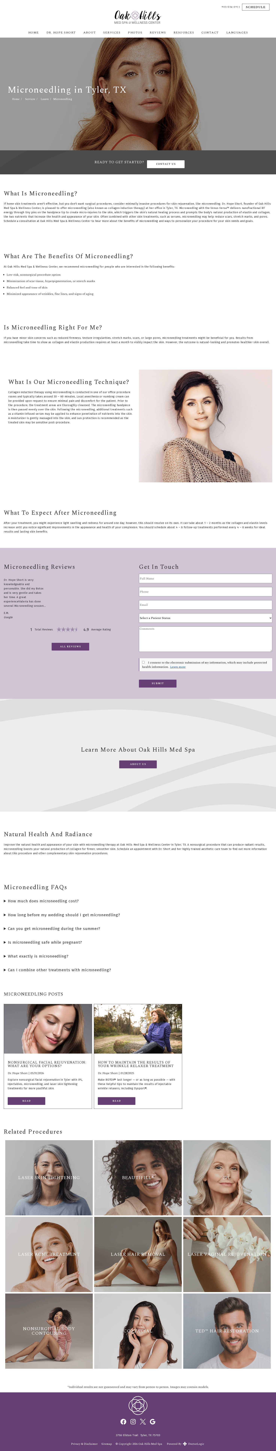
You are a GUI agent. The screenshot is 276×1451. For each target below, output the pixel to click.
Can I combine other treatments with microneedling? (59, 970)
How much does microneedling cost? (43, 901)
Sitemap (106, 1444)
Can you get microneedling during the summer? (54, 928)
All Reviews (70, 646)
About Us (138, 764)
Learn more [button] (178, 667)
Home (33, 32)
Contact (210, 32)
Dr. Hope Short (61, 32)
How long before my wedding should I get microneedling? (64, 915)
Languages (237, 32)
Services (111, 32)
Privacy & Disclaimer (84, 1444)
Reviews (158, 32)
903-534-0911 (231, 7)
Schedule (255, 7)
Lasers (45, 99)
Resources (183, 32)
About (89, 32)
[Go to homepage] (138, 17)
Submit (158, 683)
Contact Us (166, 164)
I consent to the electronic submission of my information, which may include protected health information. (204, 664)
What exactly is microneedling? (38, 956)
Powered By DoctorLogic (185, 1444)
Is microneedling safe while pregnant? (45, 942)
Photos (135, 32)
